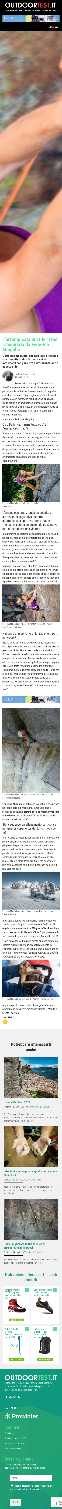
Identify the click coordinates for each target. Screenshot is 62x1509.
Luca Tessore (23, 377)
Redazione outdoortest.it (40, 1107)
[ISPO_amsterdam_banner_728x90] (31, 17)
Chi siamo (9, 1433)
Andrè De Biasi (35, 1179)
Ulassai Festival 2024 (17, 1102)
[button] (51, 27)
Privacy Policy (46, 1486)
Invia (15, 1502)
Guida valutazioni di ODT (15, 1438)
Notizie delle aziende (13, 1448)
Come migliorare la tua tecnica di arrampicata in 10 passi (24, 1245)
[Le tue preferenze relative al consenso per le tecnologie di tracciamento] (56, 1503)
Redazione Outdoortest (15, 1443)
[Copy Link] (5, 1021)
